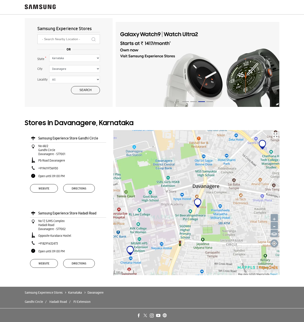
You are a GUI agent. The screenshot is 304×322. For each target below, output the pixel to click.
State (41, 58)
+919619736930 (48, 168)
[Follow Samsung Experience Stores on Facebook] (139, 316)
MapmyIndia (263, 274)
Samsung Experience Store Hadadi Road (67, 213)
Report (274, 274)
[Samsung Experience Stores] (40, 7)
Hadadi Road (58, 302)
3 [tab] (201, 101)
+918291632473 (48, 243)
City (40, 69)
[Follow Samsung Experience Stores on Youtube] (158, 316)
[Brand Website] (165, 316)
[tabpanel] (198, 65)
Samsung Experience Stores (44, 293)
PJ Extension (82, 302)
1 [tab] (185, 101)
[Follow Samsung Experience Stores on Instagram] (152, 316)
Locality (42, 79)
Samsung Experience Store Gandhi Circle (68, 138)
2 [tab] (193, 101)
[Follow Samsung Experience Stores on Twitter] (145, 316)
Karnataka (75, 293)
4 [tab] (209, 101)
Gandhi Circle (34, 302)
